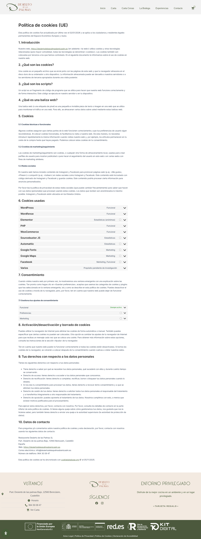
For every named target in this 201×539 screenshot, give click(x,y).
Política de (84, 536)
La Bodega (144, 8)
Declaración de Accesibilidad (125, 536)
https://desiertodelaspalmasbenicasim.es (49, 48)
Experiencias (162, 8)
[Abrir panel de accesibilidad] (5, 533)
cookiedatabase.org (70, 460)
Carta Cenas (128, 8)
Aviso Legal (68, 536)
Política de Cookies (103, 536)
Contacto (178, 8)
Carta (113, 8)
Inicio (102, 8)
